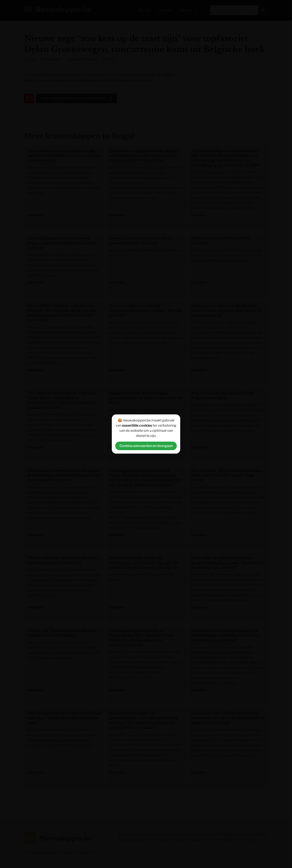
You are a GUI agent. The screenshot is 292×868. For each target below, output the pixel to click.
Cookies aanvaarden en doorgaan (146, 446)
